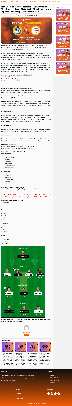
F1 (40, 1)
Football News (56, 1)
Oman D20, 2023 (5, 77)
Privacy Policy (19, 398)
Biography (33, 1)
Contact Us (18, 393)
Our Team (52, 382)
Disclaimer (18, 395)
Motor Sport (46, 1)
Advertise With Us (54, 380)
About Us (52, 375)
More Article (26, 335)
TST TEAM (22, 15)
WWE (66, 1)
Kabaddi (25, 1)
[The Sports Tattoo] (4, 2)
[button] (70, 2)
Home (11, 1)
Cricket (17, 1)
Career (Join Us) (54, 377)
